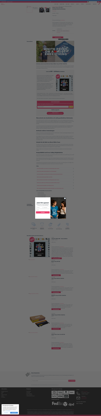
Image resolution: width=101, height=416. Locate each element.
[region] (10, 409)
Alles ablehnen (6, 412)
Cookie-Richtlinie (8, 410)
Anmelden (43, 212)
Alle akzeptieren (14, 412)
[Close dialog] (65, 198)
